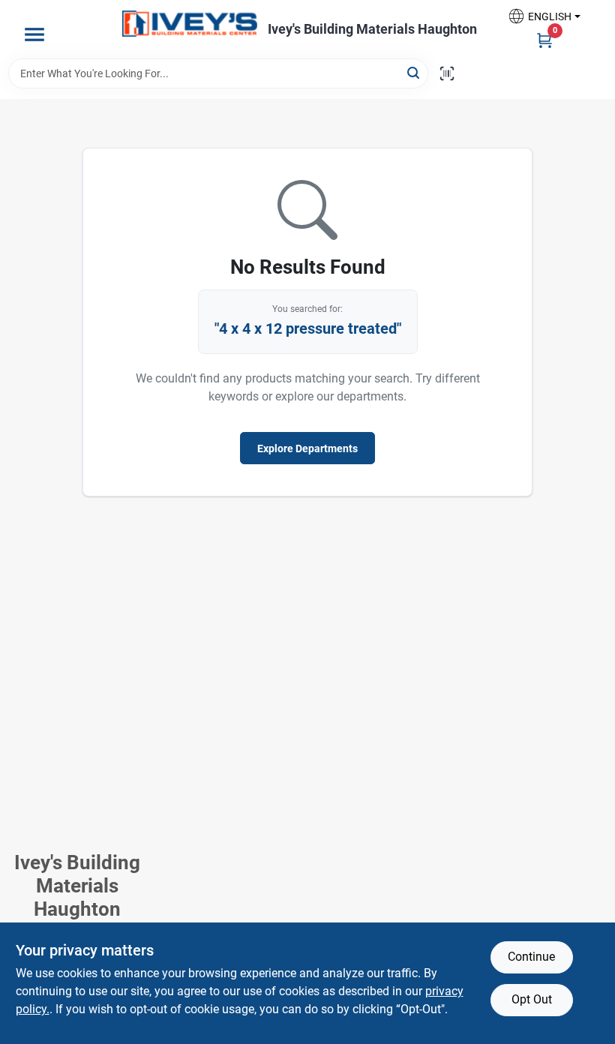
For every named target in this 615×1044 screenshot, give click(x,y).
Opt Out (532, 999)
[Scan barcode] (447, 73)
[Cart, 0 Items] (544, 40)
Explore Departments (307, 448)
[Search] (414, 72)
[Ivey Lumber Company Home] (189, 23)
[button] (544, 16)
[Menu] (34, 34)
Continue (531, 957)
